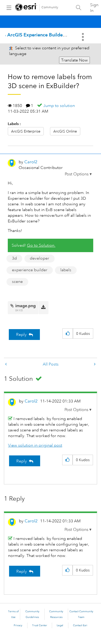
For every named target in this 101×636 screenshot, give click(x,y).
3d (14, 258)
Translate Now (74, 60)
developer (39, 258)
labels (65, 270)
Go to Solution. (41, 245)
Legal (60, 625)
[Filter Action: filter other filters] (94, 364)
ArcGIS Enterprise (25, 131)
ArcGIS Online (65, 131)
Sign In (94, 7)
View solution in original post (35, 445)
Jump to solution (59, 105)
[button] (78, 174)
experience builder (29, 270)
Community (49, 7)
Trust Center (39, 625)
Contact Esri (80, 625)
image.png (25, 305)
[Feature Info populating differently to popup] (6, 364)
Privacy (18, 625)
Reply (21, 334)
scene (17, 281)
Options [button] (83, 36)
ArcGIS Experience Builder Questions (47, 34)
